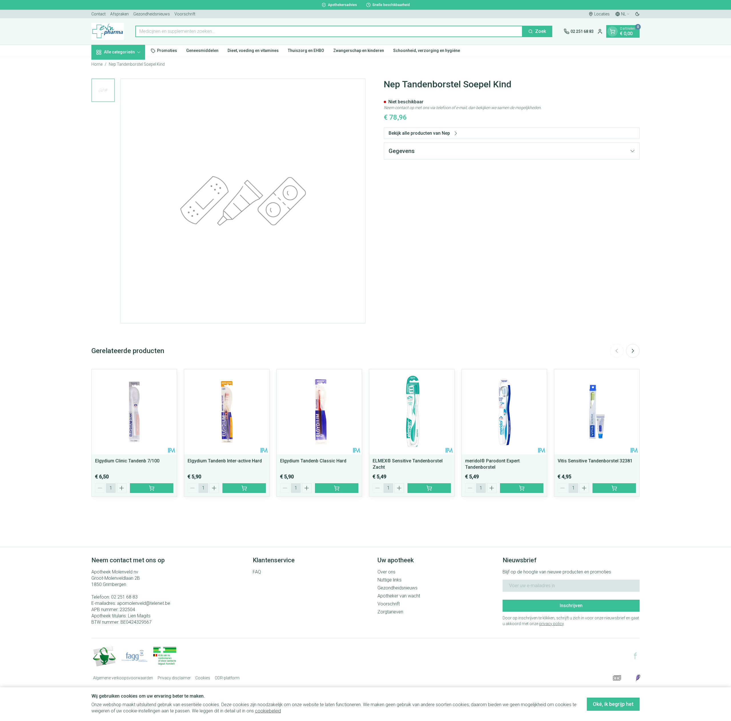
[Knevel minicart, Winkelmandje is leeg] (612, 31)
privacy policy (551, 623)
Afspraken (119, 14)
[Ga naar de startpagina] (107, 31)
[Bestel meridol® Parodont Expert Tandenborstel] (521, 488)
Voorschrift (184, 14)
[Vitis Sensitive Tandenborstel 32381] (596, 411)
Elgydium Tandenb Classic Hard (313, 461)
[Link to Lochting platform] (637, 677)
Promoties (167, 50)
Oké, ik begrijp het (613, 704)
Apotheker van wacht (398, 596)
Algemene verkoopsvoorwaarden (123, 678)
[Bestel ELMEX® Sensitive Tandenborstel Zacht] (429, 488)
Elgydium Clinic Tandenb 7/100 (127, 461)
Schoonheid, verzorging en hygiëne (426, 50)
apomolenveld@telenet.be (143, 603)
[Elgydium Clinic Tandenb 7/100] (134, 411)
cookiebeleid (268, 711)
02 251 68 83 (124, 597)
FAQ (257, 572)
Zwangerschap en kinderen (358, 50)
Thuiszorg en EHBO (306, 50)
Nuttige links (389, 580)
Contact (98, 14)
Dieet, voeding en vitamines (253, 50)
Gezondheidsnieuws (151, 14)
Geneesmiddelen (202, 50)
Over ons (386, 572)
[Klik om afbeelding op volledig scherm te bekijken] (243, 201)
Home (97, 64)
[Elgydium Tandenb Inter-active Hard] (226, 411)
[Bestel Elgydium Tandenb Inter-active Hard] (244, 488)
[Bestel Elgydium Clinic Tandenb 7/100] (151, 488)
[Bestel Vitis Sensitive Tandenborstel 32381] (614, 488)
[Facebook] (635, 656)
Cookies (202, 678)
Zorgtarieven (390, 612)
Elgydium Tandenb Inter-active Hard (225, 461)
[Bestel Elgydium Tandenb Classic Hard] (336, 488)
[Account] (600, 31)
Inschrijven (571, 605)
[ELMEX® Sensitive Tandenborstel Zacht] (411, 411)
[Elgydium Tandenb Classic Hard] (319, 411)
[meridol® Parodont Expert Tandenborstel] (504, 411)
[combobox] (329, 31)
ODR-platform (227, 678)
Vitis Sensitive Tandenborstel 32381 (595, 461)
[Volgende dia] (633, 351)
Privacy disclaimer (174, 678)
